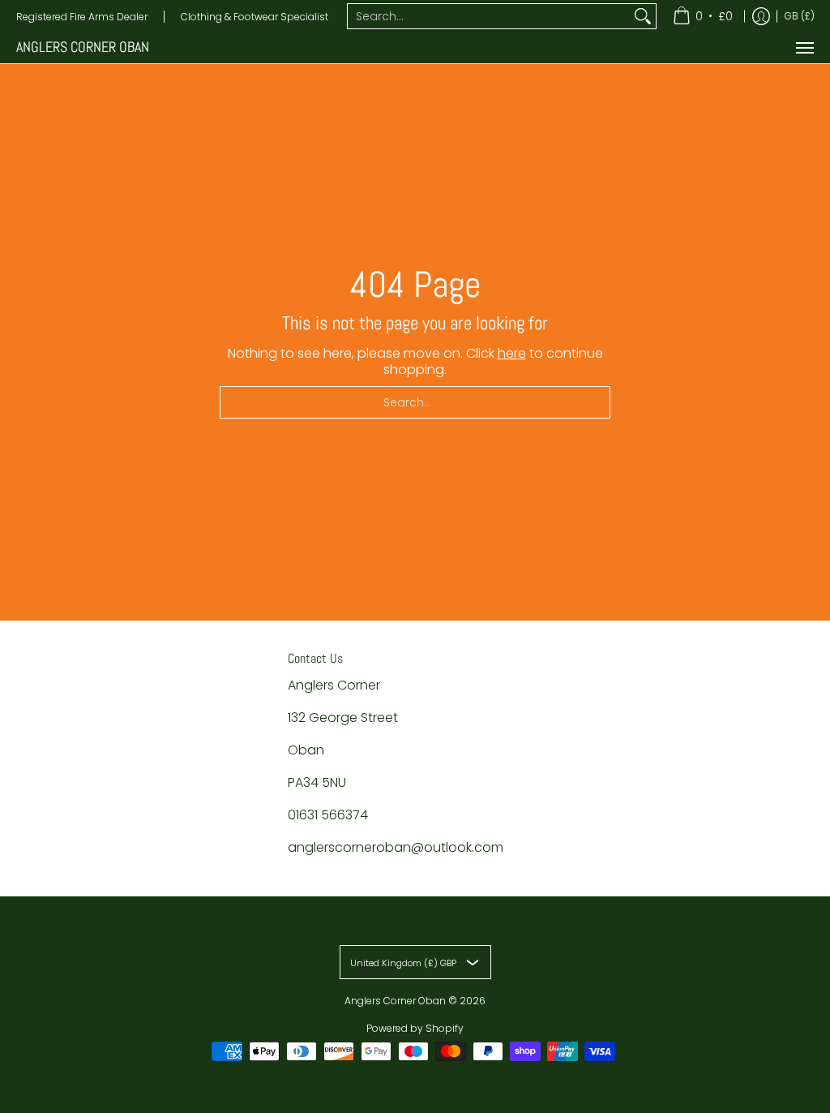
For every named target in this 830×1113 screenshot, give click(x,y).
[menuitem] (703, 16)
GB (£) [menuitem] (800, 16)
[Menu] (804, 47)
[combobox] (489, 16)
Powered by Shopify (415, 1028)
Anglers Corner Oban (82, 47)
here (512, 353)
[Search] (643, 16)
